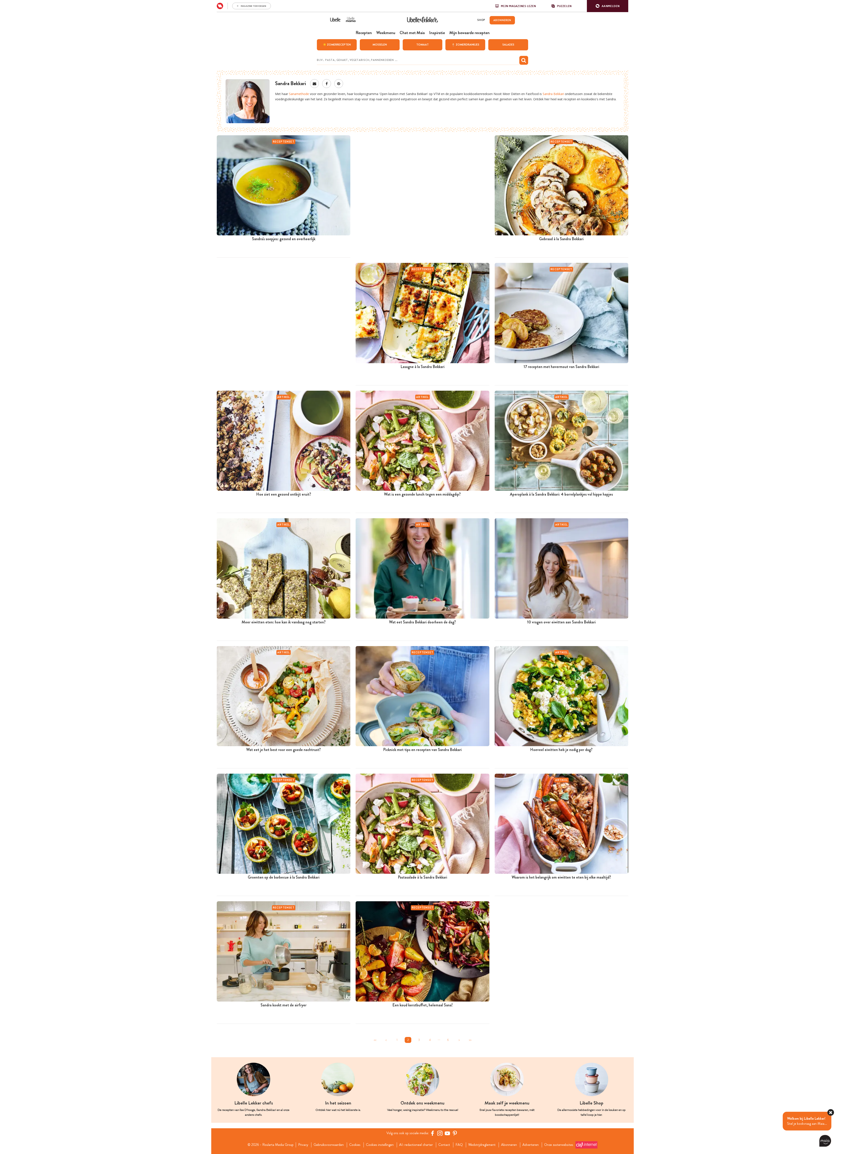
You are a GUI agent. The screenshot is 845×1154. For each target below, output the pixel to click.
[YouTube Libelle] (447, 1133)
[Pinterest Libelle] (454, 1133)
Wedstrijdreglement (482, 1144)
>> (470, 1040)
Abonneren (509, 1144)
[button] (607, 6)
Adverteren (530, 1144)
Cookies (354, 1144)
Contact (444, 1144)
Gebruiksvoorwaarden (329, 1144)
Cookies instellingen (380, 1144)
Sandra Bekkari (553, 94)
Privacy (303, 1144)
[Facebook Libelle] (432, 1133)
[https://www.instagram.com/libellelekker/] (440, 1133)
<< (375, 1040)
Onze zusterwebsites (558, 1144)
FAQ (459, 1144)
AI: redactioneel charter (416, 1144)
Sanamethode (299, 94)
